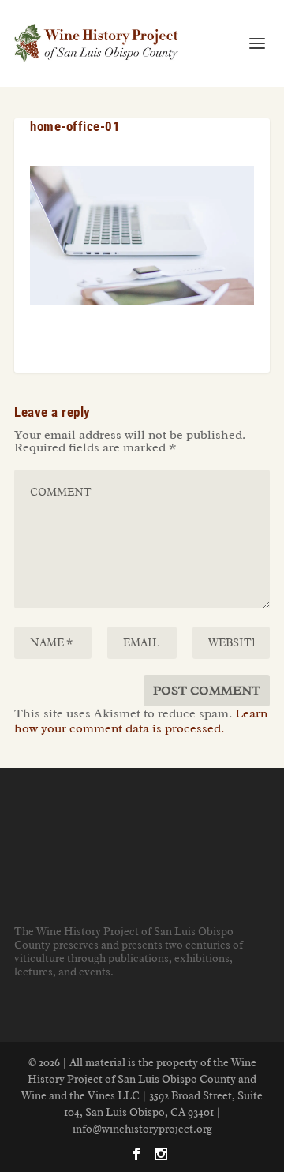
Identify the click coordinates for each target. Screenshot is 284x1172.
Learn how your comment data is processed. (140, 721)
